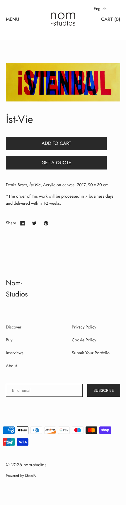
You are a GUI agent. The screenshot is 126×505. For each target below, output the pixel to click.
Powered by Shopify (21, 475)
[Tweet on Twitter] (34, 223)
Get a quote (56, 162)
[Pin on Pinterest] (46, 223)
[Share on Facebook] (22, 223)
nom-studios (34, 464)
